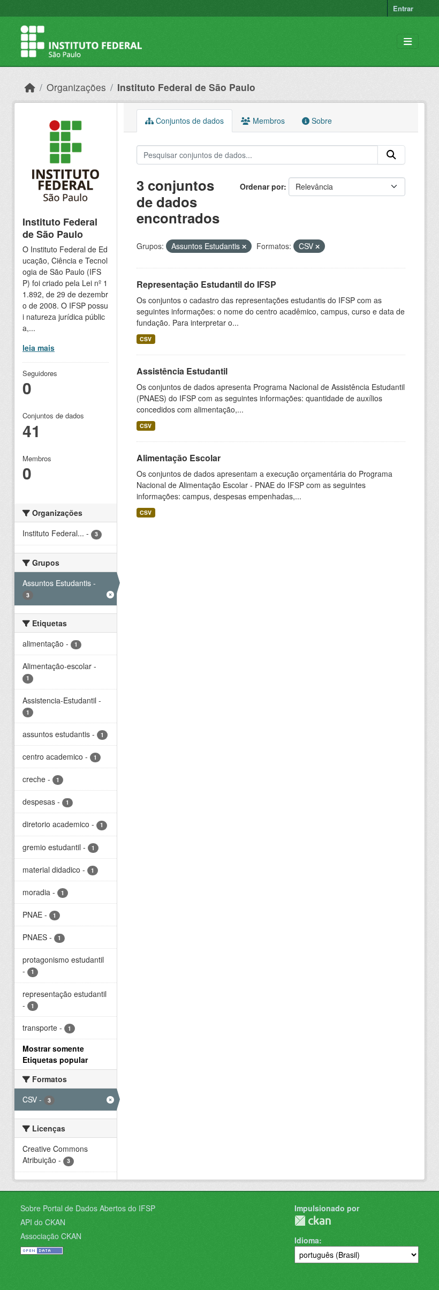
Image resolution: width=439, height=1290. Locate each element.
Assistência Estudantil (182, 371)
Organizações (76, 87)
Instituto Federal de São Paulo (186, 87)
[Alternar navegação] (408, 41)
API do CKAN (42, 1222)
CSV (146, 339)
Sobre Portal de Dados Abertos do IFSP (87, 1208)
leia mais (38, 347)
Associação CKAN (50, 1236)
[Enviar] (391, 154)
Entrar (403, 8)
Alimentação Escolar (179, 458)
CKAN (312, 1220)
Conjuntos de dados (189, 120)
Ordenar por (262, 186)
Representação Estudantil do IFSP (206, 284)
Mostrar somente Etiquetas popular (55, 1054)
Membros (268, 120)
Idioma (306, 1240)
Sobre (320, 120)
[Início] (30, 87)
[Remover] (244, 246)
